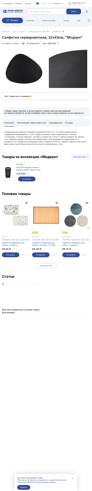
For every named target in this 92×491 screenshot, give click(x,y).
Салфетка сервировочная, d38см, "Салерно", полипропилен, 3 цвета (73, 244)
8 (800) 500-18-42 (78, 3)
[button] (5, 69)
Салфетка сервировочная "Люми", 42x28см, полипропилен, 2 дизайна (13, 244)
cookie (40, 478)
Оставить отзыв (10, 43)
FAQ (78, 20)
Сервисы (18, 3)
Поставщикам (7, 3)
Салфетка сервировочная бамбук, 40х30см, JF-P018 (43, 244)
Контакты (28, 3)
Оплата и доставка (48, 20)
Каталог (14, 20)
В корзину (27, 179)
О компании (29, 20)
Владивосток (58, 3)
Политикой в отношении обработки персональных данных (41, 481)
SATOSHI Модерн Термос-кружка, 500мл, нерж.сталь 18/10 (28, 168)
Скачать (66, 20)
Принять (23, 487)
